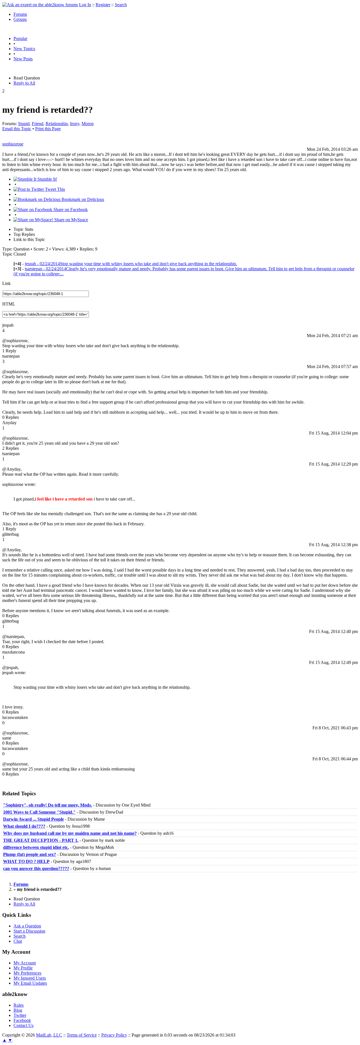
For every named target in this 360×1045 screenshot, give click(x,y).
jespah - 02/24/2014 (131, 263)
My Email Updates (30, 983)
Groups (20, 19)
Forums (20, 14)
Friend (37, 123)
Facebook (22, 1020)
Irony (74, 123)
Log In (85, 4)
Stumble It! (46, 179)
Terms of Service (82, 1035)
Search (121, 4)
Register (103, 4)
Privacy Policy (114, 1035)
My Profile (23, 968)
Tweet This (54, 189)
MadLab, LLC (49, 1035)
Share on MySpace (70, 219)
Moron (88, 123)
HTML (8, 304)
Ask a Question (27, 926)
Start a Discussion (29, 931)
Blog (18, 1010)
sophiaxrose (12, 143)
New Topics (24, 48)
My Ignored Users (30, 978)
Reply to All (24, 83)
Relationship (57, 123)
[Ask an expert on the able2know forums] (40, 4)
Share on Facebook (70, 209)
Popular (20, 38)
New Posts (23, 58)
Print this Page (48, 128)
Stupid (24, 123)
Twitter (20, 1015)
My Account (25, 962)
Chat (18, 941)
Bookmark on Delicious (82, 199)
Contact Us (23, 1025)
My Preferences (27, 973)
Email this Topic (16, 128)
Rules (19, 1005)
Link (6, 283)
